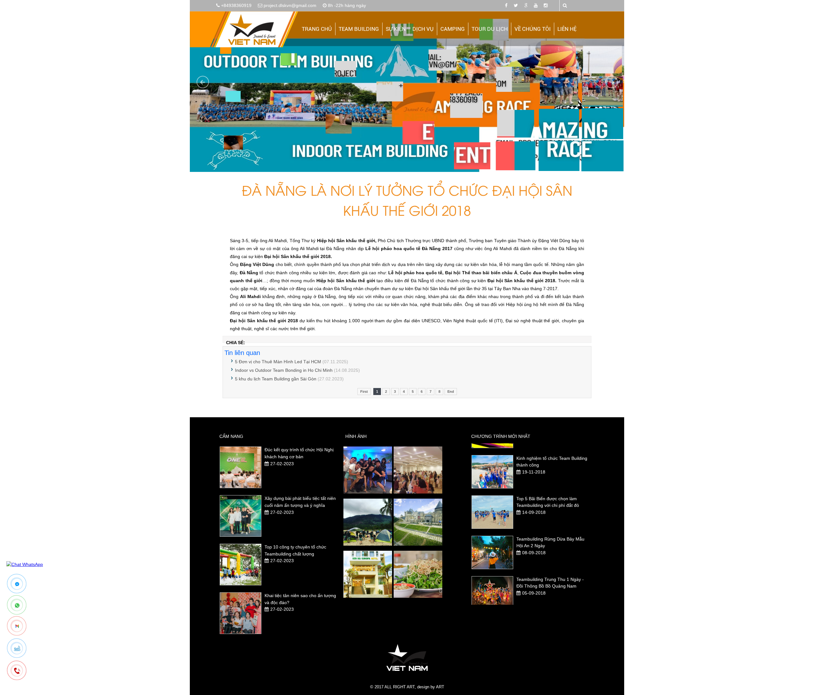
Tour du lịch (490, 29)
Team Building (359, 29)
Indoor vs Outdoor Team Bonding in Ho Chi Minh (284, 370)
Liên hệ (566, 29)
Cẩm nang (231, 436)
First (364, 391)
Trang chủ (317, 29)
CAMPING (452, 29)
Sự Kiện (396, 29)
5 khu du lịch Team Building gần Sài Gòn (275, 378)
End (450, 391)
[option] (279, 457)
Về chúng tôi (532, 29)
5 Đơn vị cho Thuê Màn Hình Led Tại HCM (278, 361)
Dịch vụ (423, 29)
